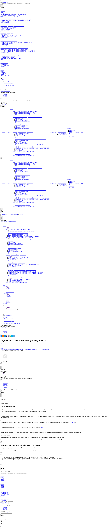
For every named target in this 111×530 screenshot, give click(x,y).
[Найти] (2, 6)
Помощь (2, 496)
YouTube (5, 95)
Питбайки (19, 349)
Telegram (5, 94)
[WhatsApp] (10, 336)
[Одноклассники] (3, 336)
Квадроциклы (4, 349)
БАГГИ (38, 349)
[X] (6, 336)
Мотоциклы (9, 349)
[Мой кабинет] (1, 210)
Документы (3, 488)
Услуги (7, 228)
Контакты (3, 487)
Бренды (2, 479)
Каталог (2, 476)
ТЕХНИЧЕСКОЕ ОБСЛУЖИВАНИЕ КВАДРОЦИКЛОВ (21, 231)
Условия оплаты (4, 492)
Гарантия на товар (5, 494)
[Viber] (8, 336)
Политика (3, 495)
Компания (8, 295)
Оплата (4, 386)
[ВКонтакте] (1, 336)
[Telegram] (14, 336)
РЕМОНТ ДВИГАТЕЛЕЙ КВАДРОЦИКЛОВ (18, 257)
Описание (5, 383)
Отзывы (5, 384)
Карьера (2, 486)
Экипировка (14, 349)
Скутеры (42, 349)
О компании (3, 482)
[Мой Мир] (5, 336)
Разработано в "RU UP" (6, 512)
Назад (8, 227)
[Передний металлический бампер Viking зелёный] (5, 360)
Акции (2, 477)
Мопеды (23, 349)
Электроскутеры (47, 349)
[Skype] (12, 336)
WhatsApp (5, 96)
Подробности (3, 373)
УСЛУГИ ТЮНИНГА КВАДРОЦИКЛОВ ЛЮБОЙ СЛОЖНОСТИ (23, 240)
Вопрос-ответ (3, 500)
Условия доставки (4, 493)
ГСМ (35, 349)
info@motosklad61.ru (5, 91)
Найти (2, 515)
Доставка (5, 387)
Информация (3, 489)
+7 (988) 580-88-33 (5, 75)
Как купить (8, 288)
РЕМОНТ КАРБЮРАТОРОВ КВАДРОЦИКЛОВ (19, 279)
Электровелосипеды (29, 349)
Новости (2, 484)
